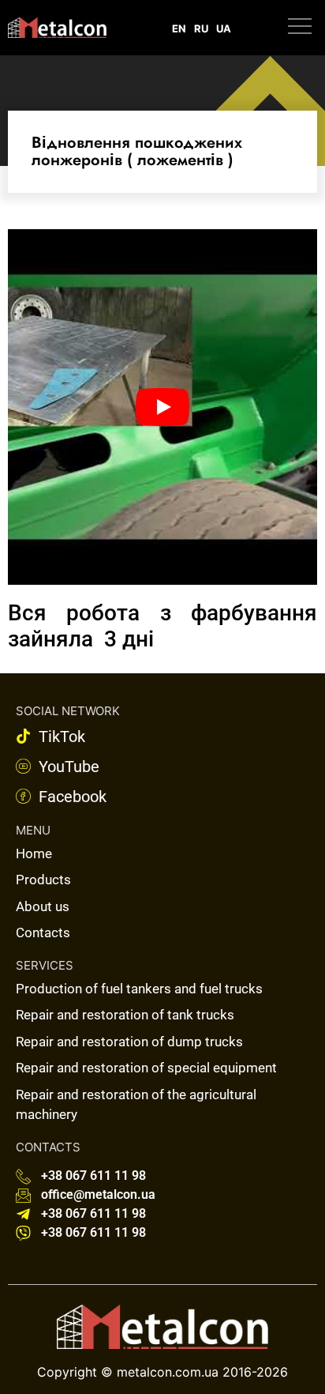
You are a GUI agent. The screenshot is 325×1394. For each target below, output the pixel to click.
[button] (299, 28)
